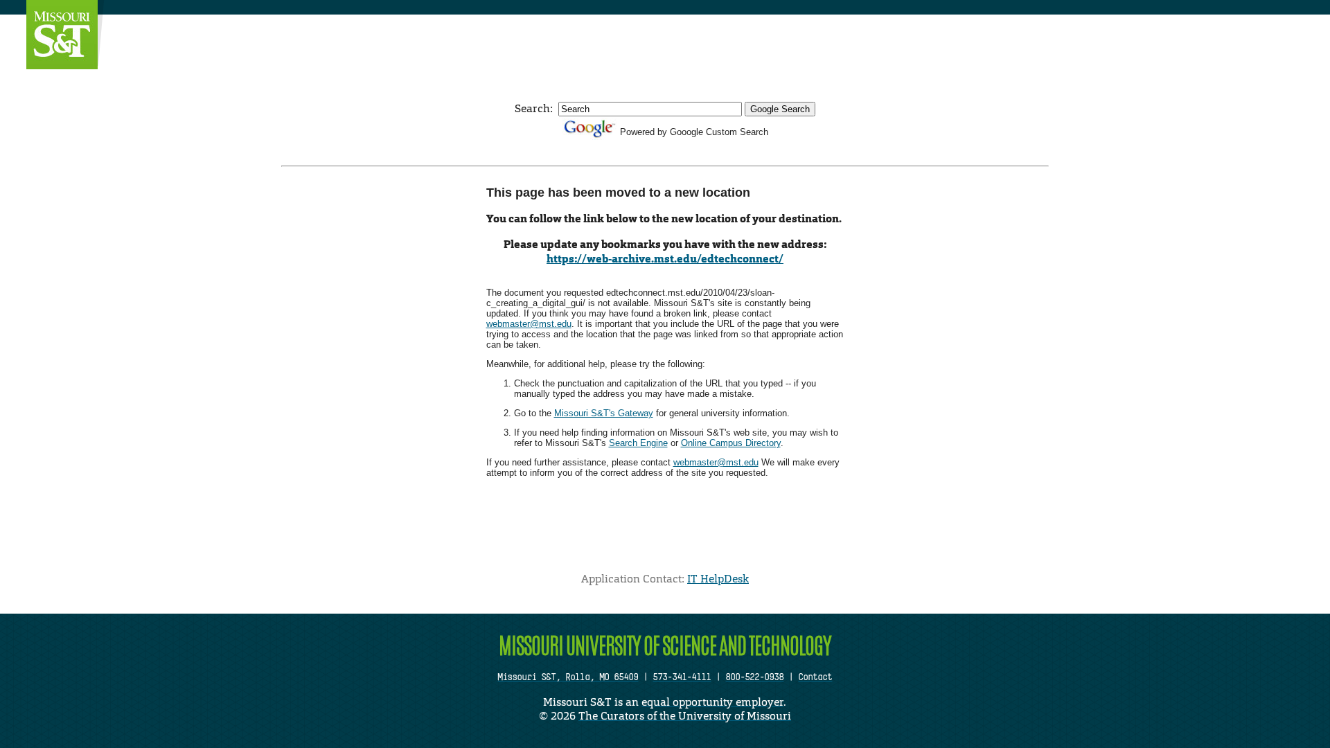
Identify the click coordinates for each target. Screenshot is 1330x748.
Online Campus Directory (731, 443)
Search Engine (638, 443)
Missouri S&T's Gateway (603, 413)
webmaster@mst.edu (528, 324)
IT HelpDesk (718, 578)
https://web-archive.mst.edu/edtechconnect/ (665, 258)
